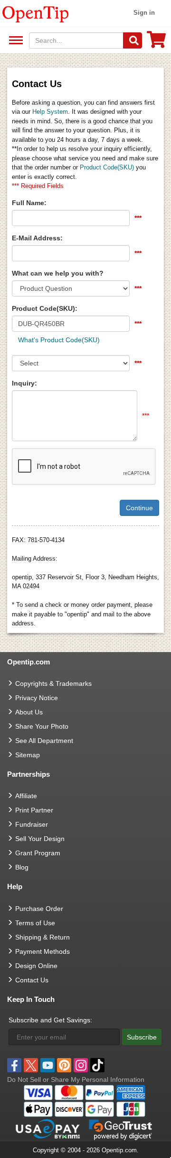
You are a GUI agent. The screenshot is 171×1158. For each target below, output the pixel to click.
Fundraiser (31, 824)
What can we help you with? (58, 273)
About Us (29, 712)
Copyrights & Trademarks (53, 683)
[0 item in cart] (156, 42)
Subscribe (142, 1037)
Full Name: (29, 203)
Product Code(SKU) (107, 167)
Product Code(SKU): (44, 308)
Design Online (36, 966)
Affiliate (26, 796)
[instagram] (81, 1065)
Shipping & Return (42, 937)
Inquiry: (24, 383)
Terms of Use (35, 923)
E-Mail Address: (37, 238)
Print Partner (34, 810)
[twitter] (31, 1065)
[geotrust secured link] (120, 1129)
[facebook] (14, 1065)
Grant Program (37, 853)
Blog (21, 867)
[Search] (132, 40)
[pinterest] (64, 1065)
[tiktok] (97, 1065)
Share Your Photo (41, 726)
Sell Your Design (40, 838)
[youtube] (47, 1065)
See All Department (14, 40)
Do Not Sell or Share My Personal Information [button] (75, 1079)
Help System (50, 111)
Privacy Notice (36, 698)
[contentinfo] (35, 13)
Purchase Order (39, 908)
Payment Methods (42, 951)
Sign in (144, 12)
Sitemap (27, 755)
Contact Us (31, 980)
